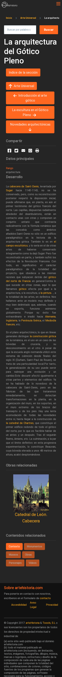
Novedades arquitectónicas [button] (30, 124)
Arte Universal (28, 18)
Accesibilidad (19, 604)
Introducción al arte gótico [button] (32, 97)
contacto (45, 598)
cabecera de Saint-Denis (24, 186)
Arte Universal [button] (24, 86)
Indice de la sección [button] (23, 72)
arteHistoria (33, 622)
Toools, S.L (48, 622)
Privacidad (52, 604)
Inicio (9, 18)
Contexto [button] (14, 546)
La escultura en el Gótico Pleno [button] (30, 112)
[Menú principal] (58, 4)
